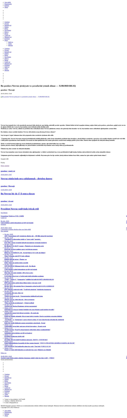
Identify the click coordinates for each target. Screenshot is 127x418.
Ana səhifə (7, 2)
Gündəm (7, 22)
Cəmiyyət (7, 35)
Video (10, 44)
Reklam (6, 5)
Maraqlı (10, 45)
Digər (6, 40)
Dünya (6, 32)
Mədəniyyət (7, 37)
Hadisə (6, 27)
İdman (6, 34)
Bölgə (6, 28)
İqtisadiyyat (7, 25)
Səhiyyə (10, 42)
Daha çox (3, 353)
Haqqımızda (8, 4)
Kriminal (7, 39)
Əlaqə (6, 7)
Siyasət (6, 23)
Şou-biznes (7, 30)
